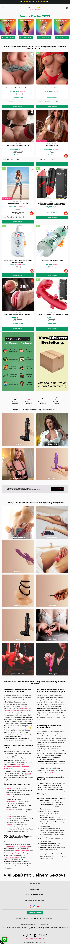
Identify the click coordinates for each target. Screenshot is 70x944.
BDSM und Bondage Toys (12, 766)
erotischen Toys (24, 846)
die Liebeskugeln (21, 769)
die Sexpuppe (26, 766)
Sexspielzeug (10, 801)
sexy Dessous (10, 846)
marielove (34, 889)
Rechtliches (34, 884)
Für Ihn (8, 795)
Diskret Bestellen (17, 106)
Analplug (24, 708)
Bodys (17, 853)
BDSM (8, 816)
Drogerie (9, 825)
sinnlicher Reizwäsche (21, 850)
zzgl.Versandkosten (48, 918)
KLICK (51, 772)
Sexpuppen (10, 810)
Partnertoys (61, 715)
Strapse (12, 853)
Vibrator (24, 764)
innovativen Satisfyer (11, 857)
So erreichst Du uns (34, 900)
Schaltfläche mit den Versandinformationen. (39, 929)
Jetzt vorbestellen (8, 37)
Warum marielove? (34, 894)
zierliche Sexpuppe (13, 711)
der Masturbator (9, 769)
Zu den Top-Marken (57, 489)
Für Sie (8, 788)
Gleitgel (28, 773)
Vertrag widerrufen (35, 912)
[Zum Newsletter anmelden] (8, 936)
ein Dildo (17, 764)
